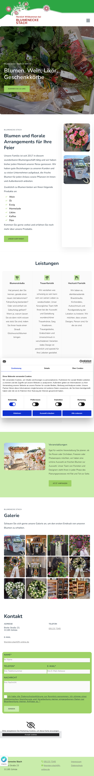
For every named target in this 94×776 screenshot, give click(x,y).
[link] (30, 725)
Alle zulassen (77, 413)
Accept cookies (31, 734)
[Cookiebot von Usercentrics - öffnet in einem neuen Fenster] (81, 361)
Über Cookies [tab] (77, 368)
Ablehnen (17, 413)
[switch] (35, 404)
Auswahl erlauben (47, 413)
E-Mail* (51, 666)
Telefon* (9, 666)
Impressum (76, 761)
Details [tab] (47, 368)
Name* (8, 655)
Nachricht (10, 678)
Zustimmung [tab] (16, 368)
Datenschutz (77, 765)
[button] (17, 89)
